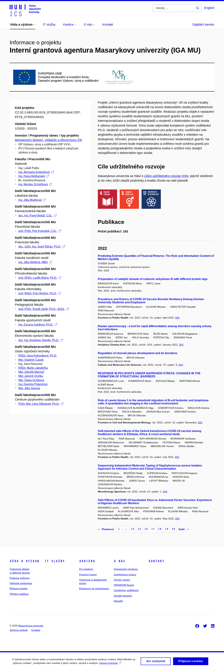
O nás (119, 561)
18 (160, 528)
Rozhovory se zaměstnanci (94, 588)
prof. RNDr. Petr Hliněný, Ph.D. (37, 293)
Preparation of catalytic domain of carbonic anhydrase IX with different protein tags (153, 279)
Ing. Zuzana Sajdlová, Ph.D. (35, 324)
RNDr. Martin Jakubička (33, 367)
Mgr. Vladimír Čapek (31, 359)
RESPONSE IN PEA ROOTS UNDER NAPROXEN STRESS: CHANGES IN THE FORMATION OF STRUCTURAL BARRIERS (149, 375)
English (209, 8)
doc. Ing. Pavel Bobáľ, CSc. (35, 215)
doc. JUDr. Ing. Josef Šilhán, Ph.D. (39, 246)
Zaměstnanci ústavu (125, 574)
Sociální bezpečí (123, 595)
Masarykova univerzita (30, 625)
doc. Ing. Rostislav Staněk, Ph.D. (38, 340)
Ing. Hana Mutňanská (31, 176)
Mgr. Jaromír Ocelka (30, 375)
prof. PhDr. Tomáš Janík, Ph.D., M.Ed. (41, 308)
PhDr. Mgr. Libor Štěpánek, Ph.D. (38, 403)
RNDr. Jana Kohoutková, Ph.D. (37, 355)
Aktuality (118, 601)
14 (132, 528)
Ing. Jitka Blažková (30, 199)
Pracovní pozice (88, 574)
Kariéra (87, 561)
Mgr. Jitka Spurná (29, 388)
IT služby (54, 561)
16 (146, 528)
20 (173, 528)
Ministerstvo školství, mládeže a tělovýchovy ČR (48, 140)
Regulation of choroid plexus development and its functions (137, 353)
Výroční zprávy (122, 579)
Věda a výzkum (24, 561)
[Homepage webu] (25, 10)
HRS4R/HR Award (124, 585)
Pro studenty (86, 569)
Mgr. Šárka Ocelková (31, 380)
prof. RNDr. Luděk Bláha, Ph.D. (37, 277)
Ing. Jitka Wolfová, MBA (33, 262)
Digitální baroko (203, 24)
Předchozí (108, 529)
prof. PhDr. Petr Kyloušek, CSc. (37, 230)
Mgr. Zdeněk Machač (31, 371)
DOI (177, 317)
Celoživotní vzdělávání (126, 590)
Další (182, 529)
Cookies (35, 630)
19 (166, 528)
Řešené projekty (19, 588)
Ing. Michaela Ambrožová (34, 172)
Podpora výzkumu (20, 578)
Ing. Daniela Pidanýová (32, 384)
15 (139, 528)
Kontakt (156, 561)
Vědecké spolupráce (21, 583)
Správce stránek (19, 630)
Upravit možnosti (108, 663)
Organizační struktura (126, 569)
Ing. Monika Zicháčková (33, 184)
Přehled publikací (19, 594)
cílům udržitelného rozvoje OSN (166, 176)
